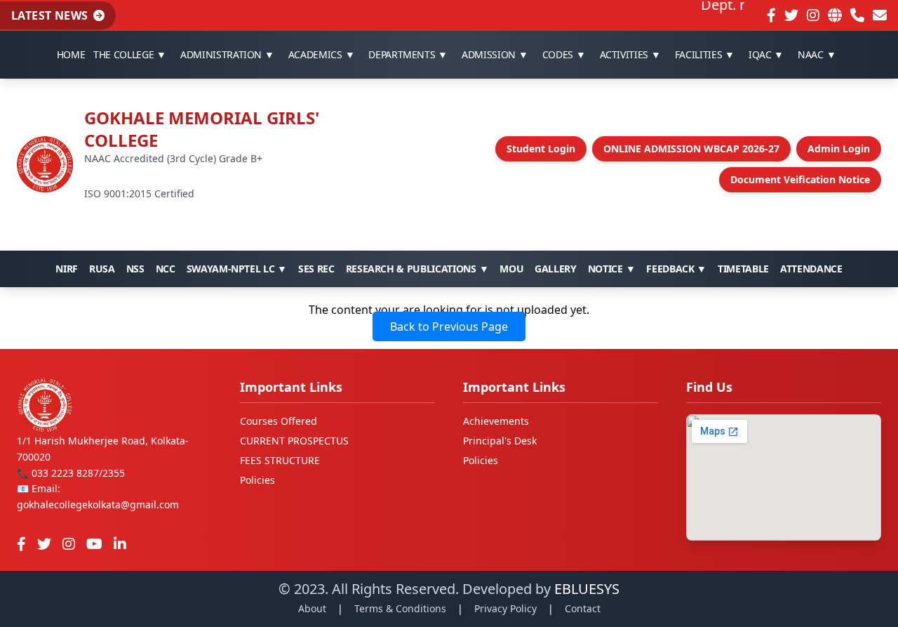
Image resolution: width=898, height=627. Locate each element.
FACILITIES (705, 54)
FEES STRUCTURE (280, 460)
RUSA (102, 268)
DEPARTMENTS (408, 54)
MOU (511, 268)
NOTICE (612, 268)
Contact (583, 608)
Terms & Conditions (400, 608)
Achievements (496, 421)
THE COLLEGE (129, 54)
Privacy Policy (505, 608)
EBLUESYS (586, 588)
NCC (165, 268)
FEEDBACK (676, 268)
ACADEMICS (321, 54)
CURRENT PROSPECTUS (294, 440)
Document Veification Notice (800, 179)
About (312, 608)
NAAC (817, 54)
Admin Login (838, 148)
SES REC (316, 268)
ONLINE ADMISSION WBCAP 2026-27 (691, 148)
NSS (135, 268)
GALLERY (556, 268)
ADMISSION (495, 54)
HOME (71, 54)
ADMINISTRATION (227, 54)
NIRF (66, 268)
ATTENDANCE (811, 268)
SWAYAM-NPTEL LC (237, 268)
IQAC (766, 54)
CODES (564, 54)
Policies (257, 480)
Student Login (541, 148)
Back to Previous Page (449, 326)
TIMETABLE (743, 268)
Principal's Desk (500, 440)
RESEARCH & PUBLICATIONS (417, 268)
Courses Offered (278, 421)
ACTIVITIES (630, 54)
